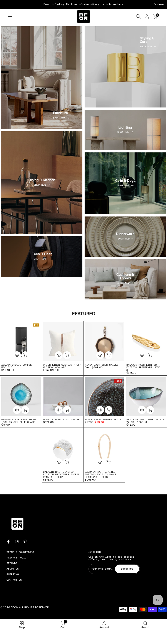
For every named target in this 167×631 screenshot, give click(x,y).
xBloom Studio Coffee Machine (16, 366)
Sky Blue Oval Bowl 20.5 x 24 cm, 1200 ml (145, 421)
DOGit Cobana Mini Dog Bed (62, 419)
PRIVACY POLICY (17, 557)
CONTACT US (14, 579)
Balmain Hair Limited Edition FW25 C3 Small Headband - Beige (101, 474)
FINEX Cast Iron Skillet (102, 365)
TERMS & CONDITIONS (20, 552)
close (9, 4)
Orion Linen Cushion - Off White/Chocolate (62, 366)
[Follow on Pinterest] (25, 541)
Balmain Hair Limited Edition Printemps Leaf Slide (143, 367)
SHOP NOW (59, 117)
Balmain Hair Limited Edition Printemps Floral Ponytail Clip (61, 474)
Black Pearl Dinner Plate (103, 419)
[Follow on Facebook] (8, 541)
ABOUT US (13, 568)
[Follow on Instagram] (17, 541)
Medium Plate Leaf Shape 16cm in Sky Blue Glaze (18, 421)
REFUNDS (12, 563)
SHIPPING (13, 574)
